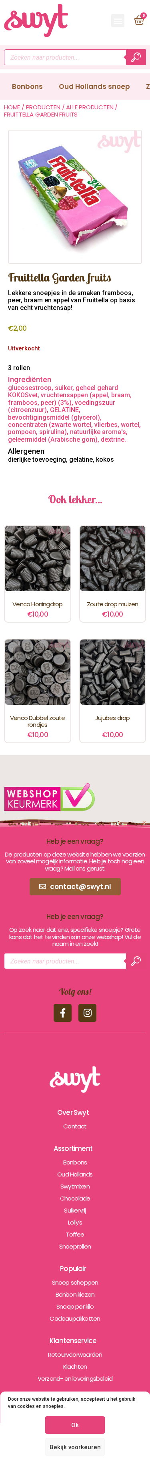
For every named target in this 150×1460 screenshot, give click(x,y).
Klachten (75, 1366)
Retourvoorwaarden (75, 1354)
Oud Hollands (74, 1174)
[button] (117, 20)
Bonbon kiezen (75, 1294)
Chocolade (75, 1198)
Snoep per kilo (75, 1306)
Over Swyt (73, 1112)
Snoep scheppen (75, 1282)
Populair (73, 1269)
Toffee (75, 1234)
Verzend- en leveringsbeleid (75, 1378)
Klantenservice (73, 1341)
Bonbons (27, 86)
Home (12, 107)
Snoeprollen (75, 1246)
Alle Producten (89, 107)
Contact (74, 1126)
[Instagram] (87, 1013)
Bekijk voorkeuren (75, 1447)
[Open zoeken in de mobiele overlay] (75, 57)
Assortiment (73, 1148)
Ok (75, 1425)
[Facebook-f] (63, 1013)
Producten (43, 107)
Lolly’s (75, 1222)
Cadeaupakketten (75, 1318)
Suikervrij (75, 1210)
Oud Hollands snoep (94, 86)
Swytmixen (75, 1186)
